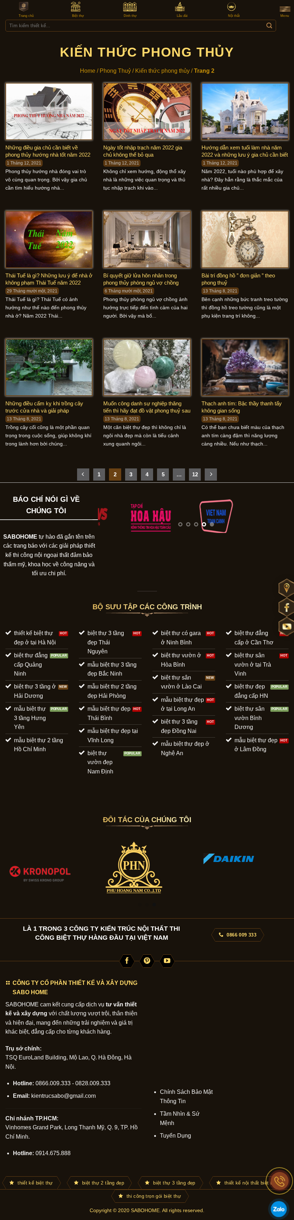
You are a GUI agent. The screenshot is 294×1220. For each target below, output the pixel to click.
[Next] (281, 516)
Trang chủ (26, 16)
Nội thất (234, 16)
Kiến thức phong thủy (162, 71)
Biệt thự (78, 16)
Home (87, 71)
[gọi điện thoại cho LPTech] (280, 1181)
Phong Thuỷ (115, 71)
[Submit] (269, 26)
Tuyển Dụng (175, 1136)
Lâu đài (182, 16)
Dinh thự (130, 16)
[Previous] (110, 516)
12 (195, 474)
